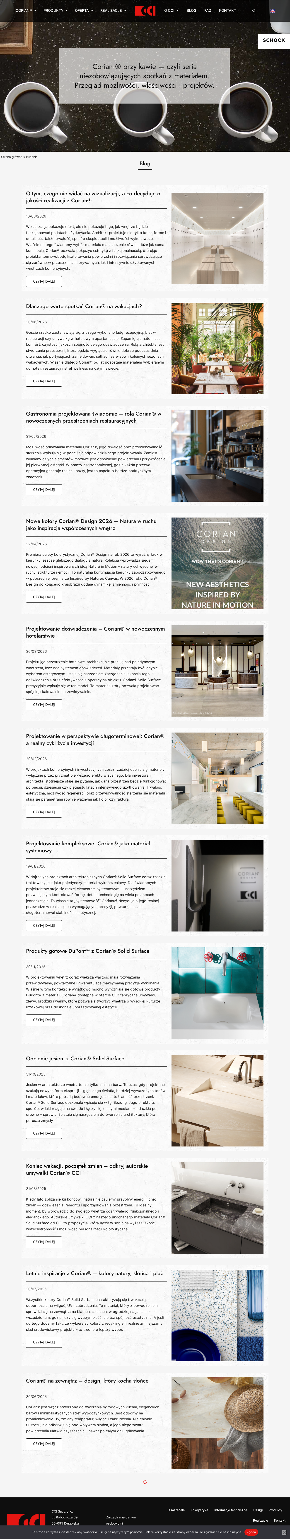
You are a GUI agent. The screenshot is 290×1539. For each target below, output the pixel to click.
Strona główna (11, 157)
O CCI (169, 10)
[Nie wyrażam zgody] (284, 1532)
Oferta (82, 10)
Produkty (53, 10)
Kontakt (227, 10)
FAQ (207, 10)
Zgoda (251, 1532)
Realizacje (111, 10)
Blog (191, 10)
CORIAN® (24, 10)
